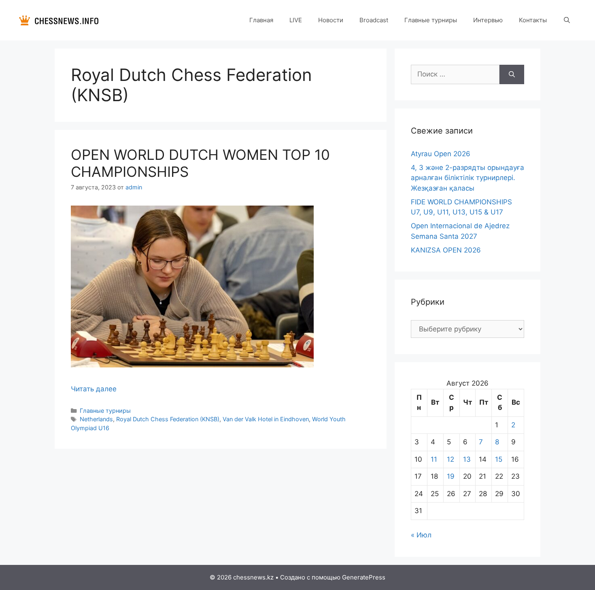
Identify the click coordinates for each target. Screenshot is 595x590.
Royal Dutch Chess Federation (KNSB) (167, 419)
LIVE (295, 20)
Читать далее (94, 389)
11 (434, 459)
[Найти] (511, 74)
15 (498, 459)
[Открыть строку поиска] (567, 20)
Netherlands (96, 419)
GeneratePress (363, 577)
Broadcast (373, 20)
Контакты (533, 20)
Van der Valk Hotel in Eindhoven (266, 419)
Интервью (488, 20)
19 (451, 476)
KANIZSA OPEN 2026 (446, 250)
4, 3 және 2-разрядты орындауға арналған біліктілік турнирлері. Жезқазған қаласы (467, 177)
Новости (330, 20)
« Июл (421, 535)
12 (450, 459)
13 (467, 459)
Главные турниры (430, 20)
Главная (261, 20)
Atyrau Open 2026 (440, 154)
